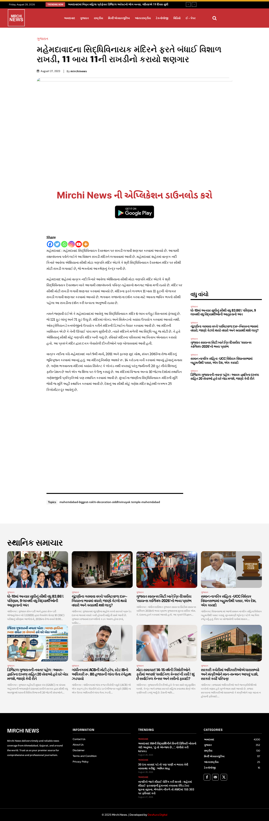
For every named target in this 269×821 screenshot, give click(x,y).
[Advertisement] (114, 441)
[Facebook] (50, 244)
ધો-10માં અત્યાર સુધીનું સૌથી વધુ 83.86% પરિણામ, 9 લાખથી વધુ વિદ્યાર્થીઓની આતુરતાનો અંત (35, 601)
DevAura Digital (157, 815)
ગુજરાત (42, 39)
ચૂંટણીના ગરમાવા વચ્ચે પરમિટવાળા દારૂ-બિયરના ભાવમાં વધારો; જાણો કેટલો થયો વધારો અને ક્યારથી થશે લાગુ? (99, 601)
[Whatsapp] (64, 244)
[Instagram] (71, 244)
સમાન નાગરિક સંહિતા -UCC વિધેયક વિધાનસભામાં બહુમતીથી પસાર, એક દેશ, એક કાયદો (228, 601)
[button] (214, 18)
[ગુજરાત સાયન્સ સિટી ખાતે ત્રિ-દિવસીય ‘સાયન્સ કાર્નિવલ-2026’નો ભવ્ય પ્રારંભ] (166, 569)
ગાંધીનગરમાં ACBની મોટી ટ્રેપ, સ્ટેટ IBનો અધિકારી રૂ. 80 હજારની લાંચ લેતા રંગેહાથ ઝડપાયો (101, 674)
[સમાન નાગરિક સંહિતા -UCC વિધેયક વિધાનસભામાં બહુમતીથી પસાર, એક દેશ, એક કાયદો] (231, 569)
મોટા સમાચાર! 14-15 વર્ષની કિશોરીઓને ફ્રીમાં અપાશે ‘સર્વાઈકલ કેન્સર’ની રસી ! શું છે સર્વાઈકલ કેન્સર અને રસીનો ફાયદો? (165, 674)
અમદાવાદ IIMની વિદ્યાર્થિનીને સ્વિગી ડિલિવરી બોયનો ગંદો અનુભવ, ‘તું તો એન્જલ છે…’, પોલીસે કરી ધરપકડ (167, 747)
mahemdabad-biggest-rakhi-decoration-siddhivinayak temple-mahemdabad (109, 502)
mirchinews (78, 71)
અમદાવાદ (143, 739)
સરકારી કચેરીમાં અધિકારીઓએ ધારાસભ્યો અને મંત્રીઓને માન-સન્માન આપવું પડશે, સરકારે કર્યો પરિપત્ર (230, 674)
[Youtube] (78, 244)
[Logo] (16, 18)
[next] (194, 4)
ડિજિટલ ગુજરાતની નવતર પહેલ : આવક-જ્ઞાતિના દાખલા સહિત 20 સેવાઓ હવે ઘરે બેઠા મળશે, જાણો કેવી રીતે (37, 674)
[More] (86, 244)
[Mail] (215, 777)
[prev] (188, 4)
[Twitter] (57, 244)
